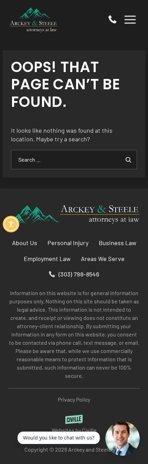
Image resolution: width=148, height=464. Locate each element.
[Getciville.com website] (74, 424)
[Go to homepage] (74, 215)
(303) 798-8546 (112, 19)
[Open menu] (130, 19)
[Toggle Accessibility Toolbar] (11, 224)
